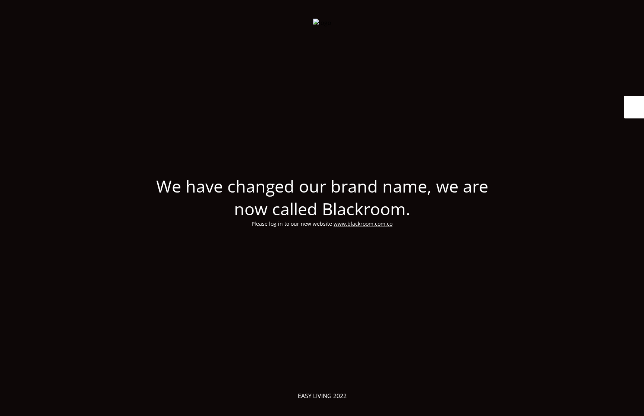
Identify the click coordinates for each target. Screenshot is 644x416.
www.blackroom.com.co (363, 223)
